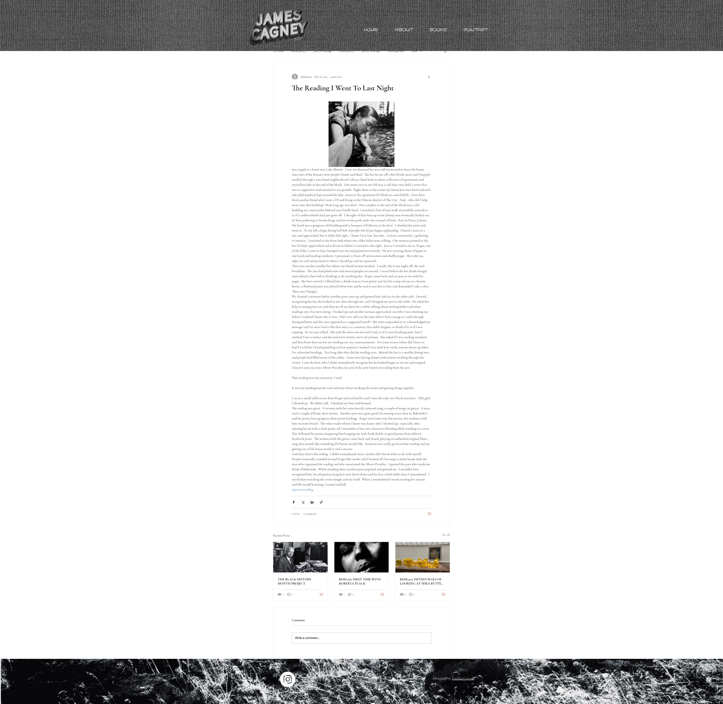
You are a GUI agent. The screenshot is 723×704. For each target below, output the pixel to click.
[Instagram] (287, 679)
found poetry (298, 51)
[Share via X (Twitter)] (303, 502)
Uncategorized (395, 51)
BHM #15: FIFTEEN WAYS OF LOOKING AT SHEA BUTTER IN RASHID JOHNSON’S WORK (421, 581)
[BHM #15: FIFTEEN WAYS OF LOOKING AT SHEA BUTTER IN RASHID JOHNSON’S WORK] (422, 557)
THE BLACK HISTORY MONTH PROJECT (294, 581)
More (415, 51)
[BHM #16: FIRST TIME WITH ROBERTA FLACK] (361, 557)
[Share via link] (321, 502)
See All (446, 535)
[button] (445, 51)
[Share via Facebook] (293, 502)
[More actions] (429, 77)
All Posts (278, 51)
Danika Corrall (463, 678)
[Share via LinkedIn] (312, 502)
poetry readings (323, 51)
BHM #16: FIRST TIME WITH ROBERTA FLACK (360, 581)
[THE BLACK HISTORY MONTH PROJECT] (300, 557)
